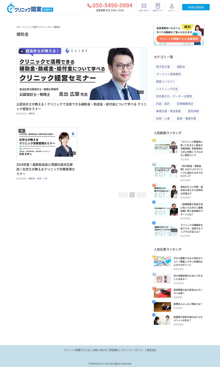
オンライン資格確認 (168, 74)
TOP (18, 27)
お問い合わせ (99, 350)
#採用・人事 (42, 178)
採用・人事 (163, 118)
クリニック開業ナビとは (77, 350)
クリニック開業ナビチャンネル (37, 27)
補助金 (181, 66)
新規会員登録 (196, 7)
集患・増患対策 (186, 118)
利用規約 (113, 350)
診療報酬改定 (185, 103)
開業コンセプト (165, 81)
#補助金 (31, 113)
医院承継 (193, 111)
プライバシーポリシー (132, 350)
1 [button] (132, 194)
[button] (123, 195)
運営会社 (151, 350)
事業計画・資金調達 (168, 111)
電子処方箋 (163, 66)
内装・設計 (163, 103)
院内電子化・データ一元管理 (174, 96)
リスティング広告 (167, 89)
